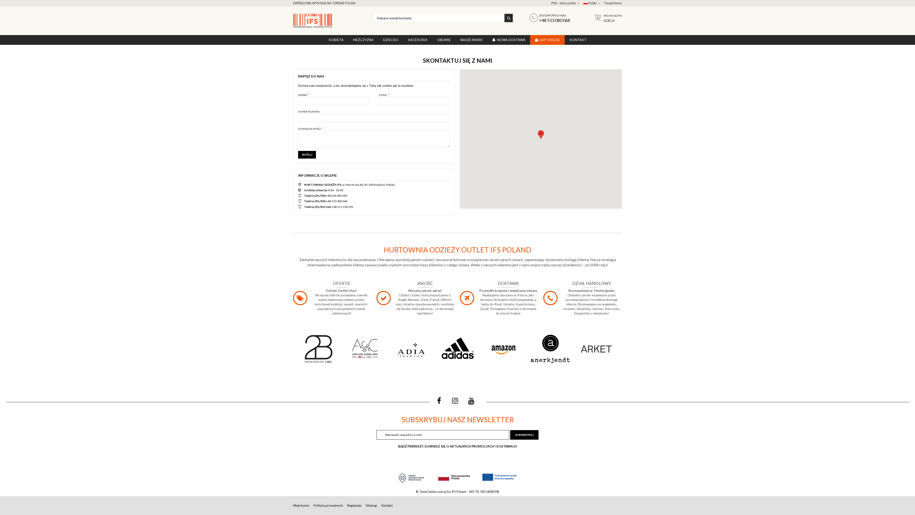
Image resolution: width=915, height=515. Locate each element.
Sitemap (371, 505)
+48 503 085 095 (336, 195)
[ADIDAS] (457, 349)
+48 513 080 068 (554, 20)
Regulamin (354, 505)
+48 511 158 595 (342, 207)
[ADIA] (411, 349)
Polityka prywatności (328, 505)
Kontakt (387, 505)
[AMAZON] (503, 349)
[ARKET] (596, 349)
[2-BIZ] (318, 349)
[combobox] (443, 18)
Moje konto (301, 505)
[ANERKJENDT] (550, 349)
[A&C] (365, 349)
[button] (541, 134)
